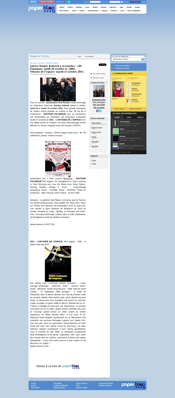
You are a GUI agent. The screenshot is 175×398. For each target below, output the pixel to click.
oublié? (143, 1)
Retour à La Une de (49, 366)
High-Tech (113, 7)
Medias (95, 7)
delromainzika (136, 83)
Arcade (117, 117)
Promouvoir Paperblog (106, 383)
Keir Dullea (95, 146)
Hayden (94, 137)
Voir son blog (98, 108)
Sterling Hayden (96, 132)
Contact (33, 385)
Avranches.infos (38, 74)
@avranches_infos (49, 74)
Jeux (79, 56)
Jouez (135, 125)
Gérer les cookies (81, 387)
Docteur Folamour (97, 127)
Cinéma (94, 160)
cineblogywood (136, 94)
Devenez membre (135, 109)
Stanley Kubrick (96, 123)
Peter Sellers (95, 141)
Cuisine (82, 11)
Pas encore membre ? (122, 65)
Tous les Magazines (134, 11)
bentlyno (134, 88)
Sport (121, 7)
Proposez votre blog (122, 68)
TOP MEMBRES (132, 78)
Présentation (58, 383)
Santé (74, 11)
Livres (87, 7)
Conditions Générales (61, 385)
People (137, 7)
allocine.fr (67, 178)
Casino (129, 117)
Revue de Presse (81, 383)
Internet (103, 7)
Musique (79, 7)
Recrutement (35, 387)
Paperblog (42, 9)
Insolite (129, 7)
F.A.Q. (78, 385)
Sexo (122, 11)
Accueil (33, 2)
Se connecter (135, 2)
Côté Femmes (64, 11)
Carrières (114, 11)
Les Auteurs (89, 56)
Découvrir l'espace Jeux (122, 152)
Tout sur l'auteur (119, 109)
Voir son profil (99, 105)
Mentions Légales (59, 387)
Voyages (104, 11)
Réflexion (140, 117)
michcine (134, 99)
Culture (94, 164)
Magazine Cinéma (39, 56)
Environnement (93, 11)
